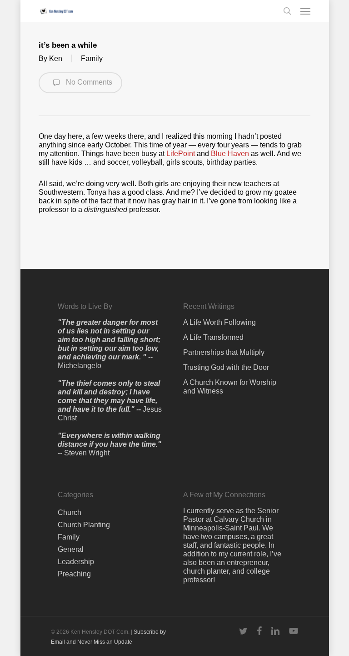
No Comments (88, 82)
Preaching (74, 574)
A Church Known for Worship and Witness (229, 386)
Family (92, 58)
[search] (287, 10)
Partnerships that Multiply (223, 352)
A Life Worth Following (219, 322)
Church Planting (84, 525)
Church (69, 512)
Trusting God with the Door (226, 367)
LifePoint (181, 153)
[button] (305, 10)
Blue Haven (230, 153)
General (71, 549)
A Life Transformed (213, 337)
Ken (55, 58)
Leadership (76, 561)
